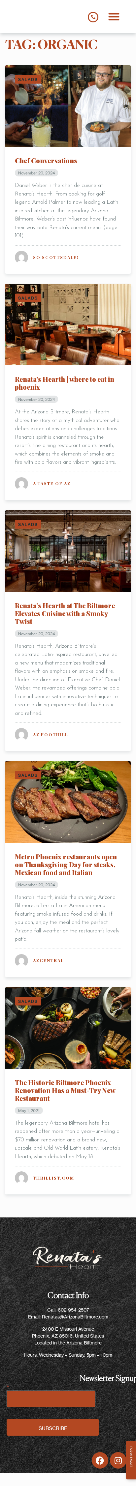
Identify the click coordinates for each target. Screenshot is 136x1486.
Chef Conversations (46, 160)
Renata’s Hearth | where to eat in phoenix (64, 383)
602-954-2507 (73, 1310)
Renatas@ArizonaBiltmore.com (75, 1316)
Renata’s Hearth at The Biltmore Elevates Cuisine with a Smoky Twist (65, 613)
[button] (114, 16)
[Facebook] (100, 1460)
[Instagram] (118, 1460)
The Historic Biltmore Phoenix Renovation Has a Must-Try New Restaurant (65, 1090)
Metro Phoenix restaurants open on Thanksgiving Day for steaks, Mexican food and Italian (66, 864)
